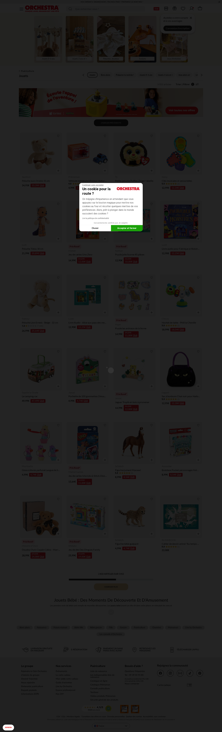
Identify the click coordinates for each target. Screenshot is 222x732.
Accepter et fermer (127, 228)
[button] (8, 727)
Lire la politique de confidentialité (95, 218)
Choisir (95, 228)
